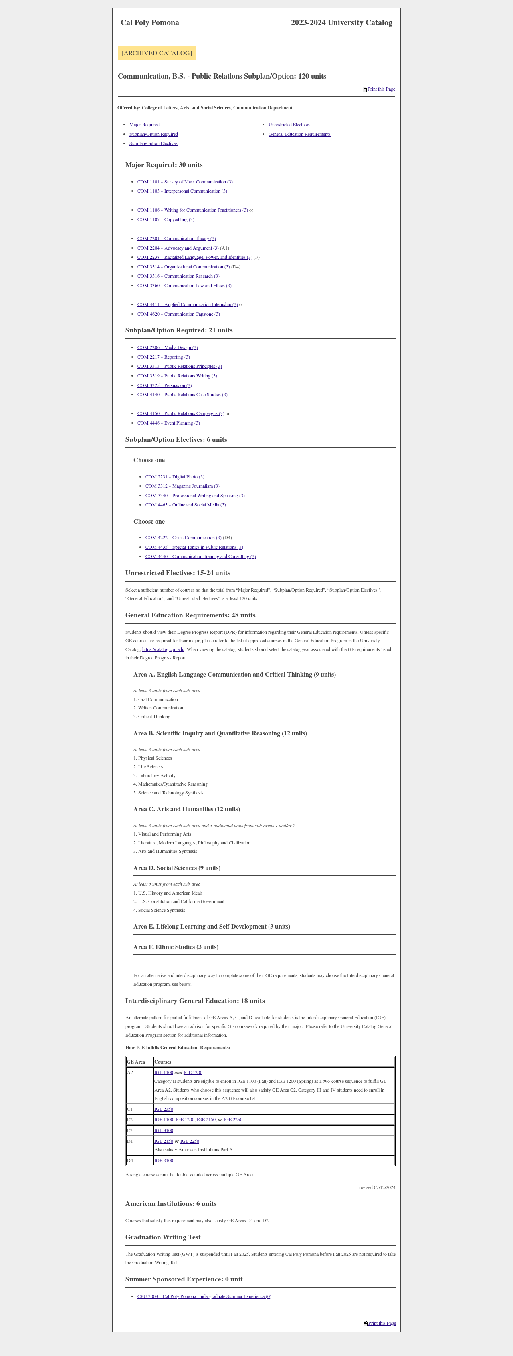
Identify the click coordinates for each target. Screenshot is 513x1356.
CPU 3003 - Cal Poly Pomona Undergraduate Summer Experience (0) (204, 1296)
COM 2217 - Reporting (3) (163, 356)
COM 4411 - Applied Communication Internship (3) (187, 304)
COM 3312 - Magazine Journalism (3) (182, 485)
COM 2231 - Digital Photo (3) (174, 476)
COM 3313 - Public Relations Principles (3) (179, 366)
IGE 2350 (163, 1109)
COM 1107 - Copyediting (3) (165, 219)
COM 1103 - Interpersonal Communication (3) (182, 190)
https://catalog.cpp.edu (163, 649)
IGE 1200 (193, 1072)
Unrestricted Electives (289, 124)
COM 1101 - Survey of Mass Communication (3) (185, 181)
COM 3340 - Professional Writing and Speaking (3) (195, 495)
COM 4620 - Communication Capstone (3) (178, 313)
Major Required (144, 124)
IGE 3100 (163, 1130)
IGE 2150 (206, 1119)
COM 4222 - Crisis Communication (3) (183, 537)
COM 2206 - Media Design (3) (167, 347)
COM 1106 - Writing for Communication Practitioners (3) (192, 209)
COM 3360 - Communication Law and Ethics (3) (184, 285)
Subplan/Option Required (153, 134)
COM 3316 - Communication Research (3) (178, 275)
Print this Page (381, 88)
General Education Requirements (300, 134)
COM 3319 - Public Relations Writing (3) (177, 375)
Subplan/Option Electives (153, 143)
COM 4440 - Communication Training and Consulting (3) (200, 556)
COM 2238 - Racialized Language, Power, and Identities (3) (194, 257)
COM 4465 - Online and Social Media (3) (185, 504)
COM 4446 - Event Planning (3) (168, 422)
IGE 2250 (233, 1119)
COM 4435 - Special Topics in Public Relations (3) (194, 547)
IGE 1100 (163, 1072)
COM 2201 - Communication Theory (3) (176, 238)
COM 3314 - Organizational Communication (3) (183, 266)
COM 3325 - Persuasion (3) (164, 385)
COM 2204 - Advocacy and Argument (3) (178, 247)
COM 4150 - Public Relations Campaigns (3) (180, 413)
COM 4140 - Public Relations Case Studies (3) (182, 394)
